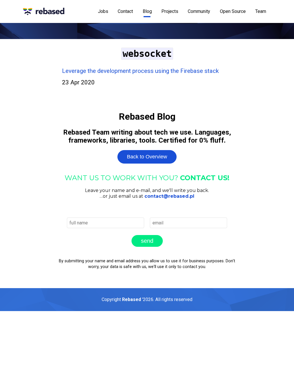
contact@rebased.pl (169, 196)
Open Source (233, 11)
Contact (125, 11)
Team (260, 11)
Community (199, 11)
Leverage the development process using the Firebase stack (140, 70)
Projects (169, 11)
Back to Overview (147, 157)
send (147, 241)
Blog (147, 11)
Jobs (103, 11)
